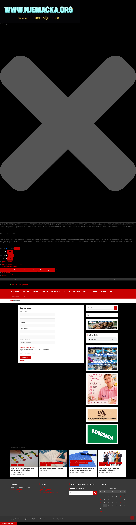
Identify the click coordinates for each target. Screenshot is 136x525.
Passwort (22, 334)
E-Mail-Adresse (24, 328)
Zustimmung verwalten (8, 523)
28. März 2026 (14, 474)
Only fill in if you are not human (28, 353)
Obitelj (102, 291)
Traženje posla (74, 464)
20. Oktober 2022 (74, 472)
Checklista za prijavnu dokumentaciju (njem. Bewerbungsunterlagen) (82, 470)
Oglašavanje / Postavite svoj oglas (49, 492)
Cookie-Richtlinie (6, 272)
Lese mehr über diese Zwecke (9, 266)
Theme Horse (43, 519)
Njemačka (14, 291)
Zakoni (48, 464)
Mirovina (67, 291)
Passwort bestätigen (25, 339)
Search (115, 308)
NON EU (85, 291)
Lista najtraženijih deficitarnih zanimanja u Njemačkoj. (109, 470)
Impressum (4, 275)
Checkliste (25, 291)
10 (100, 500)
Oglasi (111, 291)
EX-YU (49, 462)
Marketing (124, 279)
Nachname (22, 322)
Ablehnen (16, 270)
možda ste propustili (18, 447)
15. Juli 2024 (43, 470)
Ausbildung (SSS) (74, 461)
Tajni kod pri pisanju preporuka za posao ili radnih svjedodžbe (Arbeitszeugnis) (22, 470)
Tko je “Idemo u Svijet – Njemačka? (82, 484)
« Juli (100, 511)
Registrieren (111, 279)
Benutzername (23, 311)
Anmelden (117, 279)
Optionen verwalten (7, 261)
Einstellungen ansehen (29, 270)
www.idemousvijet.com (16, 489)
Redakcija (21, 474)
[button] (68, 123)
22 (120, 502)
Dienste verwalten (6, 263)
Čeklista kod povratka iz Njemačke (52, 469)
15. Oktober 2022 (103, 472)
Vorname (22, 317)
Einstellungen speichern (46, 270)
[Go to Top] (132, 518)
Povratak (43, 464)
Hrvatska (54, 462)
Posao (94, 291)
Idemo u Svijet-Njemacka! (26, 519)
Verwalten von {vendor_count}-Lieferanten (12, 264)
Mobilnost (76, 291)
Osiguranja (15, 296)
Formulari (44, 291)
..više (23, 296)
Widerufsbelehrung (44, 491)
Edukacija (21, 464)
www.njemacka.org (15, 491)
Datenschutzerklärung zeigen (27, 347)
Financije (35, 291)
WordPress (62, 519)
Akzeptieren (5, 270)
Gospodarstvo (55, 291)
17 (100, 502)
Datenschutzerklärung (7, 274)
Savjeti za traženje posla (81, 462)
